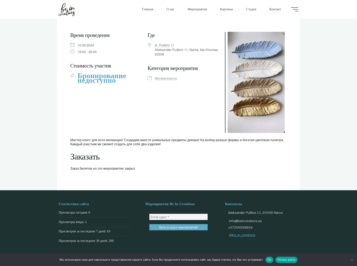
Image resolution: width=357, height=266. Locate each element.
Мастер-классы (166, 78)
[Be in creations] (67, 9)
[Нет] (352, 260)
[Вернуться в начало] (341, 250)
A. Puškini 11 (164, 45)
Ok (269, 259)
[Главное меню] (294, 9)
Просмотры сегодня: (73, 212)
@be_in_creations (242, 235)
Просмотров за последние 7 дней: (83, 231)
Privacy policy (286, 259)
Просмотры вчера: (72, 222)
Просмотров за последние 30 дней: (84, 240)
